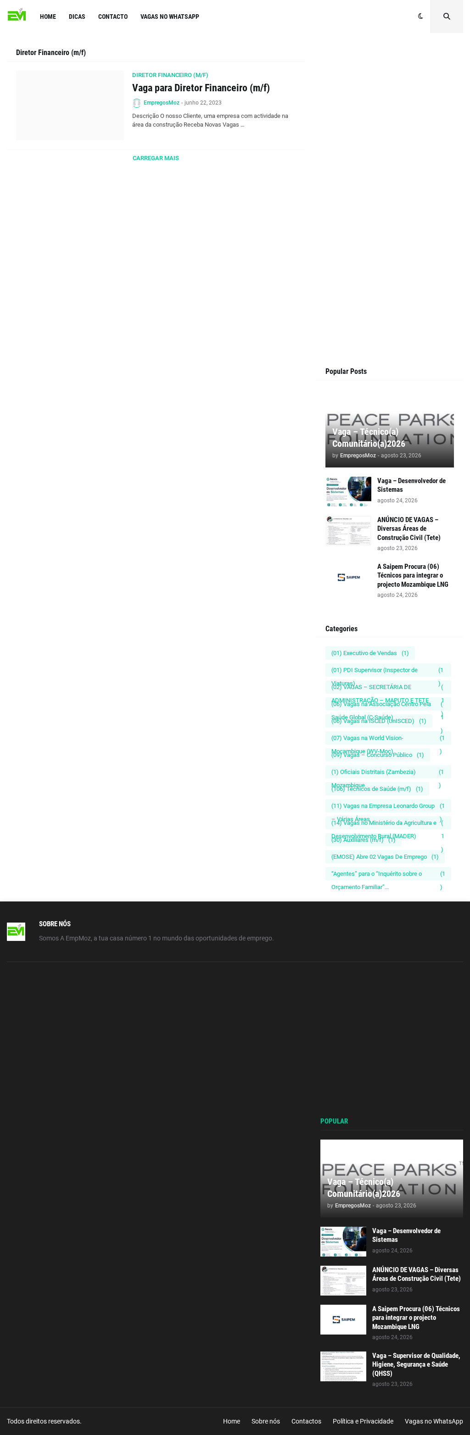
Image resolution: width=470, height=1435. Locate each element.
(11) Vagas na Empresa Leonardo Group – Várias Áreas (388, 807)
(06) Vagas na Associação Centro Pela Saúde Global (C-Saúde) (387, 706)
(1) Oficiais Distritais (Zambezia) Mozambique (387, 773)
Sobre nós (266, 1421)
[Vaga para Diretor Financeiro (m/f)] (70, 105)
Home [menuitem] (48, 16)
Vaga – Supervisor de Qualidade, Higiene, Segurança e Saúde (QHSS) (416, 1365)
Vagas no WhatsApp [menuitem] (169, 16)
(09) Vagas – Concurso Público (377, 754)
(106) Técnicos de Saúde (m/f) (377, 788)
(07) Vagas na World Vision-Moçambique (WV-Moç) (388, 739)
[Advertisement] (389, 140)
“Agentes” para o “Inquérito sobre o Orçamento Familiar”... (388, 875)
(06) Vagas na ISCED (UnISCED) (378, 721)
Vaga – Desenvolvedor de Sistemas (411, 485)
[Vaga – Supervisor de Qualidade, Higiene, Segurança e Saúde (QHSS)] (343, 1366)
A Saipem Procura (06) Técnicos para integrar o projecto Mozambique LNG (412, 575)
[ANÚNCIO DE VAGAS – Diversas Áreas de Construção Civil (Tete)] (348, 530)
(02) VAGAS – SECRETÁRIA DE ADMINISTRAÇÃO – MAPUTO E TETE (387, 689)
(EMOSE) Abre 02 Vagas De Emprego (385, 856)
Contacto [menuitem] (113, 16)
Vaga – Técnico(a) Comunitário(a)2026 (368, 437)
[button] (420, 16)
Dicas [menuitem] (77, 16)
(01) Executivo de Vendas (370, 653)
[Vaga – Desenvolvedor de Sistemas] (348, 491)
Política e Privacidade (363, 1421)
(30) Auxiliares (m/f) (363, 839)
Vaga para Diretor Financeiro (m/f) (201, 88)
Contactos (306, 1421)
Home (231, 1421)
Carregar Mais (156, 158)
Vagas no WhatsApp (434, 1421)
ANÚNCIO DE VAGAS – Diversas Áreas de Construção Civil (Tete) (409, 529)
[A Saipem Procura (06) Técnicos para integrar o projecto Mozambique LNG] (348, 577)
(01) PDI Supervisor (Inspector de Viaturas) (387, 672)
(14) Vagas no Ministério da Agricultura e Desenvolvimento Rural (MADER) (387, 824)
